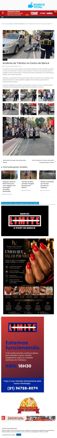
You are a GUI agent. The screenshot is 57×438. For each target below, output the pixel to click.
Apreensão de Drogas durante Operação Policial (14, 161)
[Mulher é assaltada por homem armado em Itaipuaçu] (47, 171)
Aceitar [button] (18, 434)
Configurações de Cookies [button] (8, 434)
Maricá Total (18, 66)
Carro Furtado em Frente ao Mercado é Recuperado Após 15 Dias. (43, 161)
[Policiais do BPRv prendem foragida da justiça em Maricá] (28, 171)
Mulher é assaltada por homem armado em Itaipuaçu (47, 184)
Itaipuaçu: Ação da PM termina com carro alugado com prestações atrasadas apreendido (9, 186)
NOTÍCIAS (5, 59)
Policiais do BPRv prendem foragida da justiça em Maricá (28, 184)
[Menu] (2, 17)
